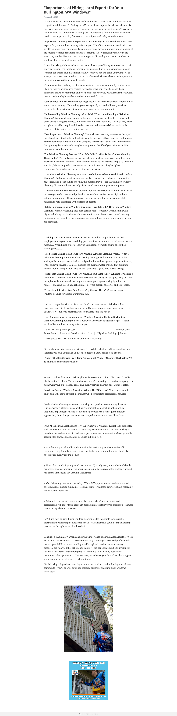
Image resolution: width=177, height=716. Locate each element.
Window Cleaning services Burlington (111, 429)
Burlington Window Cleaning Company (71, 141)
